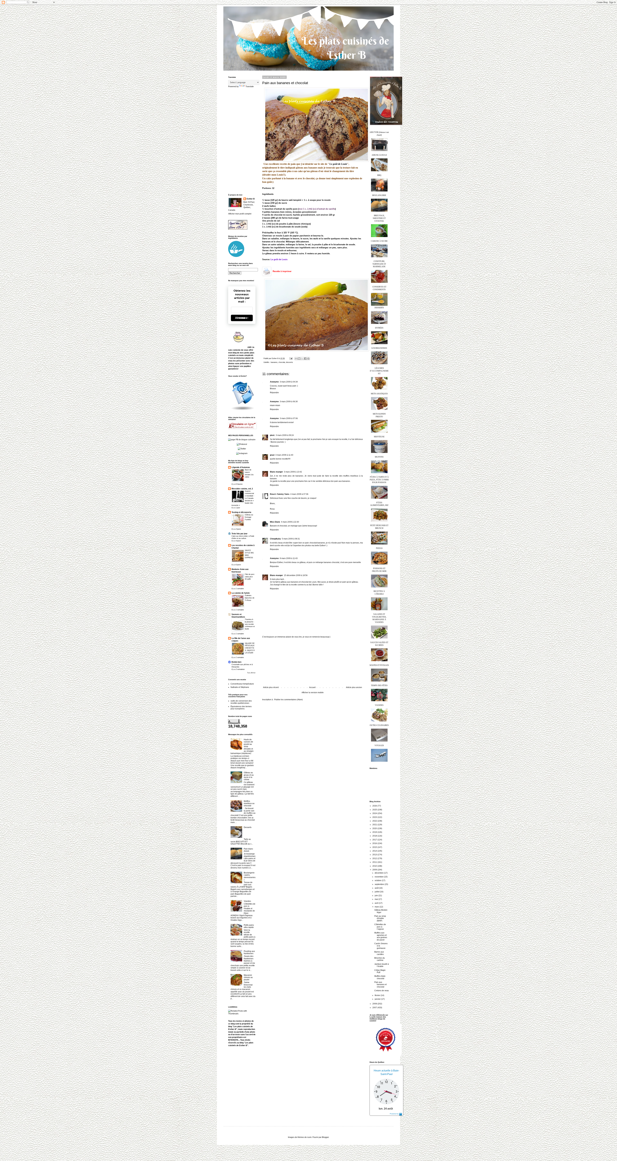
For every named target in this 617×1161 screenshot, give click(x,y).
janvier (378, 999)
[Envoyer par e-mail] (296, 358)
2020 (374, 828)
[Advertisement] (312, 662)
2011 (374, 862)
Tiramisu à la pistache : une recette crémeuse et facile (250, 624)
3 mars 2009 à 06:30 (289, 401)
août (377, 888)
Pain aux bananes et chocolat (380, 984)
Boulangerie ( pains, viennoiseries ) (249, 876)
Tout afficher (251, 673)
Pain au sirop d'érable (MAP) (380, 918)
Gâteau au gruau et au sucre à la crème (249, 776)
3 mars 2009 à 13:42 (293, 472)
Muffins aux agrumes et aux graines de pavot (380, 936)
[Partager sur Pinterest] (308, 358)
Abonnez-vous (242, 317)
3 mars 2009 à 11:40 (284, 455)
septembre (380, 884)
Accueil (312, 687)
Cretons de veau (381, 990)
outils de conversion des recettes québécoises (241, 702)
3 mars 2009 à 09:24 (285, 435)
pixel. (272, 435)
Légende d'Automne (241, 467)
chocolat (281, 362)
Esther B (251, 199)
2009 (374, 870)
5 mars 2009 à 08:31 (291, 539)
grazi (272, 455)
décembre (379, 873)
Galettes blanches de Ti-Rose (249, 597)
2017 (374, 840)
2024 (374, 813)
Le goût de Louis (338, 164)
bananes (274, 362)
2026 (374, 806)
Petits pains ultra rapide (249, 926)
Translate (250, 86)
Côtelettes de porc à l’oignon (380, 926)
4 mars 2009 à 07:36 (299, 494)
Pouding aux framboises (249, 952)
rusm (309, 1137)
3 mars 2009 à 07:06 (289, 418)
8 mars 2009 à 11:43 (289, 558)
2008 (374, 1004)
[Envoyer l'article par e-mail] (291, 358)
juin (376, 895)
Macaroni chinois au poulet (248, 977)
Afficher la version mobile (313, 692)
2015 (374, 847)
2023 (374, 817)
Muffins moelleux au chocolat (249, 803)
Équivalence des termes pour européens (241, 707)
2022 (374, 821)
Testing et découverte (241, 512)
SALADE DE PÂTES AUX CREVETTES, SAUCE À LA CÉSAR (250, 648)
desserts (289, 362)
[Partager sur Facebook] (305, 358)
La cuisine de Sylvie (241, 593)
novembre (379, 877)
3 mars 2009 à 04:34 (289, 382)
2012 (374, 858)
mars (377, 907)
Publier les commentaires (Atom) (288, 699)
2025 (374, 810)
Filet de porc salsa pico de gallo (250, 576)
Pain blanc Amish (248, 850)
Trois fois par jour (239, 534)
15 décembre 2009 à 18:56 (296, 575)
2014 (374, 851)
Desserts (247, 827)
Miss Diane (275, 522)
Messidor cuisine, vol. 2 (242, 489)
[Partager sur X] (302, 358)
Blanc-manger (276, 472)
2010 (374, 866)
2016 (374, 843)
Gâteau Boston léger (380, 911)
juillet (377, 892)
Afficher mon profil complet (239, 214)
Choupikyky (275, 539)
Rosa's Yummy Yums (279, 494)
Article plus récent (271, 687)
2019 (374, 832)
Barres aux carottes (379, 953)
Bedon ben (236, 662)
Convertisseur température (242, 684)
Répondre (274, 392)
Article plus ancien (354, 687)
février (378, 995)
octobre (378, 880)
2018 (374, 836)
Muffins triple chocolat (379, 977)
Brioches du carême (379, 959)
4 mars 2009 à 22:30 (290, 522)
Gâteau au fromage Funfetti (249, 517)
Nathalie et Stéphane (240, 687)
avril (377, 903)
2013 (374, 854)
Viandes (247, 901)
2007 (374, 1007)
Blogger (325, 1137)
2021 (374, 824)
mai (376, 899)
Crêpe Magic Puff (380, 971)
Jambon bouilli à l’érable (381, 965)
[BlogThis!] (299, 358)
